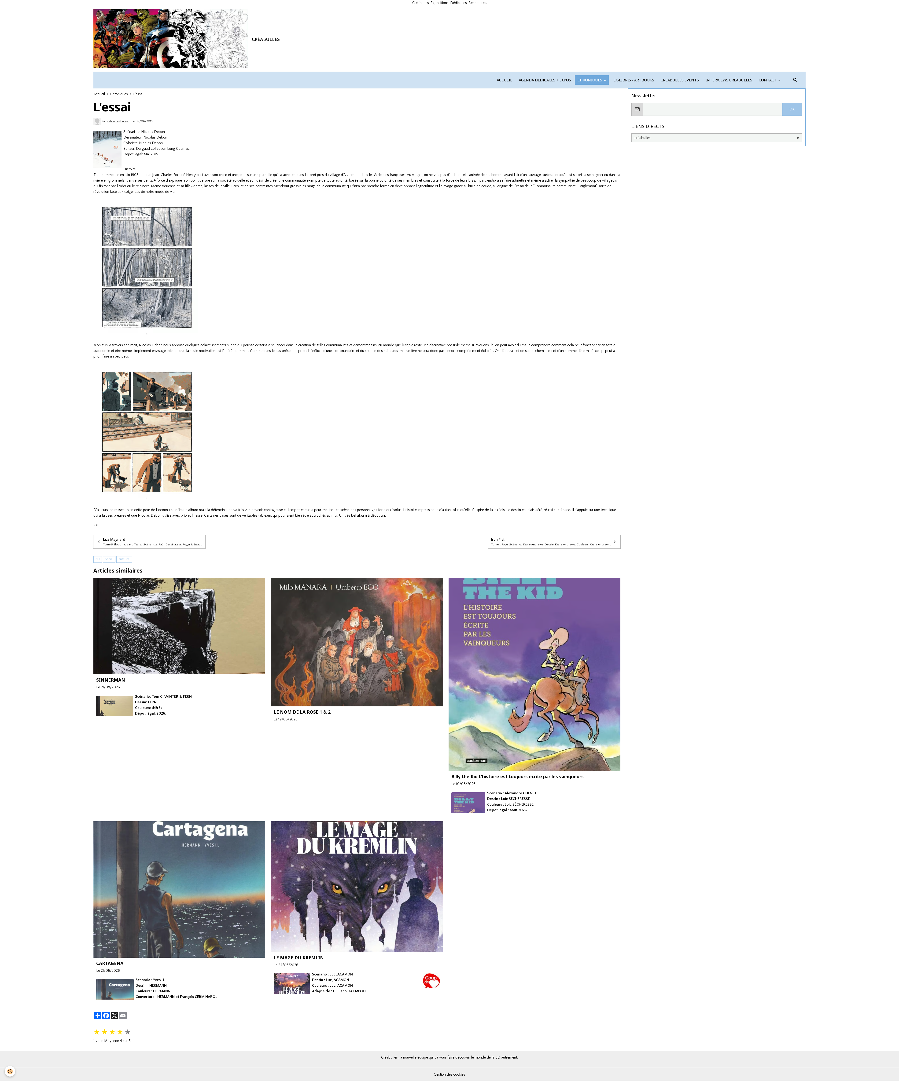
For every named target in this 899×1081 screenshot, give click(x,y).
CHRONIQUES (590, 80)
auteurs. (124, 559)
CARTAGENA (109, 963)
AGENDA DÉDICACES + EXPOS (544, 80)
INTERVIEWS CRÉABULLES (728, 80)
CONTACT (767, 80)
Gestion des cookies (449, 1074)
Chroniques (119, 94)
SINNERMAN (110, 680)
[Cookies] (10, 1071)
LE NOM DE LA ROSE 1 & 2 (302, 712)
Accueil (99, 94)
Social (109, 559)
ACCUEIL (504, 80)
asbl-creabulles (118, 121)
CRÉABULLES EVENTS (679, 80)
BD (98, 559)
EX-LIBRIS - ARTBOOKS (633, 80)
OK (792, 109)
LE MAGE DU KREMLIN (299, 957)
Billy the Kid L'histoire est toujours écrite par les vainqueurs (517, 776)
